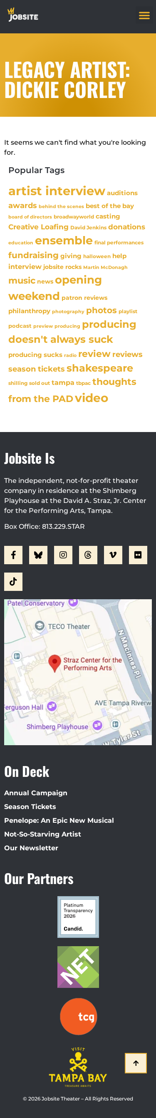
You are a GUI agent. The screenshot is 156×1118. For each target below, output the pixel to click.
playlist (128, 311)
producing (67, 326)
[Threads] (88, 555)
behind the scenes (61, 206)
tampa (63, 382)
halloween (97, 256)
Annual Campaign (35, 793)
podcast (20, 326)
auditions (122, 193)
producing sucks (35, 355)
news (45, 281)
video (91, 398)
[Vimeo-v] (113, 555)
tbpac (83, 383)
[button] (144, 15)
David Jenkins (88, 227)
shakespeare (100, 368)
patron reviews (84, 297)
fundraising (33, 255)
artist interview (56, 190)
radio (70, 355)
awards (22, 205)
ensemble (64, 240)
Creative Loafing (38, 226)
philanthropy (29, 311)
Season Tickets (30, 807)
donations (126, 227)
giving (71, 256)
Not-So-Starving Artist (42, 834)
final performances (119, 242)
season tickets (36, 369)
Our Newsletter (31, 848)
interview (25, 266)
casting (108, 216)
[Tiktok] (13, 582)
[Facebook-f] (13, 555)
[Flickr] (138, 555)
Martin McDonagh (105, 267)
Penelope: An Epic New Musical (59, 820)
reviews (127, 354)
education (20, 243)
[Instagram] (63, 555)
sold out (39, 383)
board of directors (30, 217)
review (94, 353)
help (119, 256)
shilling (17, 383)
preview (43, 326)
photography (68, 311)
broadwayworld (74, 217)
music (21, 280)
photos (101, 310)
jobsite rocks (62, 267)
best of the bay (110, 206)
